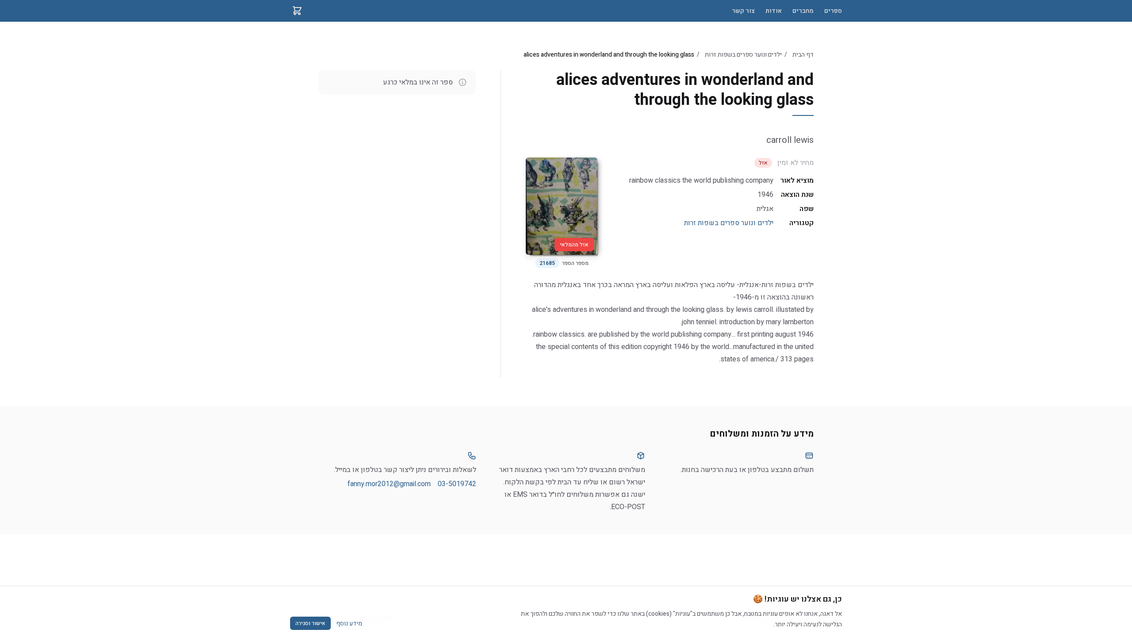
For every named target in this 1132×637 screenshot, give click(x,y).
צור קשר (743, 10)
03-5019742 (457, 484)
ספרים (833, 10)
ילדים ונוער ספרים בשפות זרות (743, 54)
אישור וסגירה (310, 623)
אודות (773, 10)
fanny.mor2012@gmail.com (389, 484)
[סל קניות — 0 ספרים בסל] (297, 11)
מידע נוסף (349, 623)
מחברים (803, 10)
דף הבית (803, 54)
